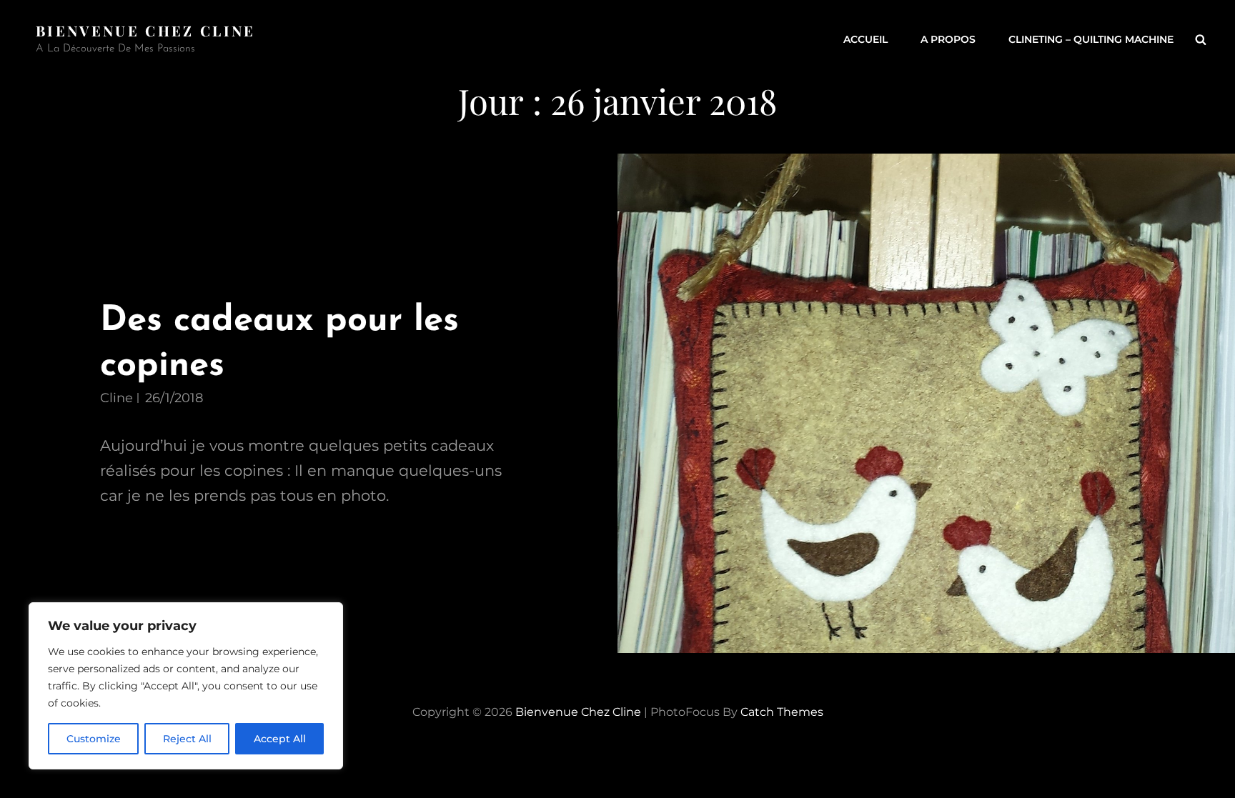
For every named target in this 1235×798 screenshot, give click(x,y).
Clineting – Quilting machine (1091, 39)
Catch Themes (781, 712)
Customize (93, 738)
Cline (116, 398)
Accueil (865, 39)
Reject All (187, 738)
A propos (948, 39)
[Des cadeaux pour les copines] (926, 404)
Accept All (280, 738)
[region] (186, 685)
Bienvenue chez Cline (146, 30)
